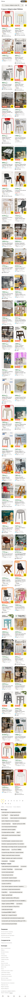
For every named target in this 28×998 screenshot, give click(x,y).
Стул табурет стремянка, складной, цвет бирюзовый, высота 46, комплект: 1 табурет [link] (7, 372)
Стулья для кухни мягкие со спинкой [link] (20, 191)
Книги (2, 968)
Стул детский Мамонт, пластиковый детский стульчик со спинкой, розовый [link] (20, 607)
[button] (26, 5)
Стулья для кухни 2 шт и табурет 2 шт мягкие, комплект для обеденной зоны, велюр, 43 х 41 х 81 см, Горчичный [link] (20, 268)
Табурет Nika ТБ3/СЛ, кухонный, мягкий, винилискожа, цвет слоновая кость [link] (6, 31)
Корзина (19, 996)
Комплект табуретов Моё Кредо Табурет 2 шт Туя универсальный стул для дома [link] (20, 165)
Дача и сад (3, 966)
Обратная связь (4, 984)
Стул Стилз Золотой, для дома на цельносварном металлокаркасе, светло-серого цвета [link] (20, 138)
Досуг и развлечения (5, 948)
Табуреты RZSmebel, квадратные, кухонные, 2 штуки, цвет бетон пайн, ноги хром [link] (7, 320)
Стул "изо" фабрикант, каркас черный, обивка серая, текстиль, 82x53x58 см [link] (7, 191)
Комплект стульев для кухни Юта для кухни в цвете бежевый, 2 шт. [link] (7, 346)
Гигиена (3, 953)
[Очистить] (22, 5)
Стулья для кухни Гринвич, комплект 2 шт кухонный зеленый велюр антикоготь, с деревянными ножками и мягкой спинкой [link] (20, 762)
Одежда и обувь (4, 957)
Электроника (4, 955)
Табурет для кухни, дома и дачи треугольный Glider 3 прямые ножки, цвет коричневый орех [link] (7, 686)
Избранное (14, 996)
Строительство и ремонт (6, 976)
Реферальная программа (6, 942)
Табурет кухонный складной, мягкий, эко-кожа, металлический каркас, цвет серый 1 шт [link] (20, 478)
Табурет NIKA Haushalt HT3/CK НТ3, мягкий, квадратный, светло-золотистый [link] (7, 425)
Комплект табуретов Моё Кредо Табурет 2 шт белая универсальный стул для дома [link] (7, 294)
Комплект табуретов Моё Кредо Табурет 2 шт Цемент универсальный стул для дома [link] (20, 425)
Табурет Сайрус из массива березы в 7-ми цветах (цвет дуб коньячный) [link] (20, 452)
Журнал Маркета (5, 988)
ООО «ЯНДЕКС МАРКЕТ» (10, 991)
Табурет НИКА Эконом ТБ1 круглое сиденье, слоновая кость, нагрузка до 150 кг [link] (7, 398)
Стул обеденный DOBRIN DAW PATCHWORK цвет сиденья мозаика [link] (20, 554)
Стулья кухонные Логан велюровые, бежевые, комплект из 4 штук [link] (20, 686)
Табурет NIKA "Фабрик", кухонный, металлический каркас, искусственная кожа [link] (20, 528)
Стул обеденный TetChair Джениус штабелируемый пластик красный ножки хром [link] (7, 502)
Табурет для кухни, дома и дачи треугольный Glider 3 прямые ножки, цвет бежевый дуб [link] (20, 634)
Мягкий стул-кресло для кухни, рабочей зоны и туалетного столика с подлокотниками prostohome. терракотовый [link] (7, 554)
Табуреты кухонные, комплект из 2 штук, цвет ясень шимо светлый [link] (20, 372)
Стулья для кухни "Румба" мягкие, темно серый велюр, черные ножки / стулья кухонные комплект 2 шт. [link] (20, 218)
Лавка (8, 996)
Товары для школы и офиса (7, 970)
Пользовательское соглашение (7, 983)
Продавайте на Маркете (6, 933)
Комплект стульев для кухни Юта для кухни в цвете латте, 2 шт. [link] (20, 244)
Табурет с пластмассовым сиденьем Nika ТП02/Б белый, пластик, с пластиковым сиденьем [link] (20, 789)
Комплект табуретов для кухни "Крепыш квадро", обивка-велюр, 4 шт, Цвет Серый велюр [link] (7, 244)
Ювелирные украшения (6, 979)
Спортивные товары (5, 972)
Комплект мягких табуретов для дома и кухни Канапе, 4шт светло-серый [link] (7, 789)
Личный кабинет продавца (7, 931)
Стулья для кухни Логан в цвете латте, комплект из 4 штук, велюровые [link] (7, 737)
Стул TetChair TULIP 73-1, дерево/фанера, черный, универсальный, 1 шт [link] (20, 580)
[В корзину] (12, 25)
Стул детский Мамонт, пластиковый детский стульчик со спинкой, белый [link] (7, 58)
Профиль (25, 996)
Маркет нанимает (5, 986)
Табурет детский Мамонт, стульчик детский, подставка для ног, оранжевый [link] (7, 478)
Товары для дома (5, 959)
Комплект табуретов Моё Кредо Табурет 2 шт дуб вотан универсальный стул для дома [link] (7, 528)
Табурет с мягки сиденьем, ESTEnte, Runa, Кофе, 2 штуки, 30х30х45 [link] (20, 294)
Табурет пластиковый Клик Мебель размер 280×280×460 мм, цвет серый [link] (7, 85)
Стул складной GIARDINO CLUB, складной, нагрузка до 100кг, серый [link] (7, 607)
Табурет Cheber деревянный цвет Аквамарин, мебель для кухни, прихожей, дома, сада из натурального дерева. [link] (7, 634)
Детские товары (4, 978)
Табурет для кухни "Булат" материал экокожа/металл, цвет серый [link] (19, 58)
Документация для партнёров (7, 935)
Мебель (2, 950)
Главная (3, 996)
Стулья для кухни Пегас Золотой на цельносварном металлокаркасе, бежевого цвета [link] (7, 218)
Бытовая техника (5, 952)
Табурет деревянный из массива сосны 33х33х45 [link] (20, 320)
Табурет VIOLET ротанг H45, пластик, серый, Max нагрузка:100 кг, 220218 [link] (7, 711)
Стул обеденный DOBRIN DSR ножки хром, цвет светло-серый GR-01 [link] (7, 268)
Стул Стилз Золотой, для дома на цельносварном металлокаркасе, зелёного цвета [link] (20, 737)
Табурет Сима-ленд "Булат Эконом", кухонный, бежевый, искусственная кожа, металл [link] (19, 31)
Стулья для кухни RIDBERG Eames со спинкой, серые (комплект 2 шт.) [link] (19, 112)
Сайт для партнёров (5, 937)
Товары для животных (6, 974)
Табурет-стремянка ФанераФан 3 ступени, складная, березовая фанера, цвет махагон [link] (20, 502)
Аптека (2, 961)
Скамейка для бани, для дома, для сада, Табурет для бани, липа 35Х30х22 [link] (7, 165)
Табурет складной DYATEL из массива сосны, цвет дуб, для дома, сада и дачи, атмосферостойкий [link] (6, 580)
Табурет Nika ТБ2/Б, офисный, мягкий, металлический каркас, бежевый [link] (20, 85)
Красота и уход (4, 963)
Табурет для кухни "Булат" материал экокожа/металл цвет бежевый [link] (19, 659)
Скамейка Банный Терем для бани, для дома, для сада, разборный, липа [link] (20, 398)
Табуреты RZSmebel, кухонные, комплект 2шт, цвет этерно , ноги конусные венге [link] (7, 112)
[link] (11, 812)
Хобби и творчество (5, 965)
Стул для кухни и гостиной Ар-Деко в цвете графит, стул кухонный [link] (6, 659)
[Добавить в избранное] (12, 12)
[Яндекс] (11, 993)
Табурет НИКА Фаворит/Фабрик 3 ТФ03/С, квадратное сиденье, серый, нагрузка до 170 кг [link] (7, 452)
